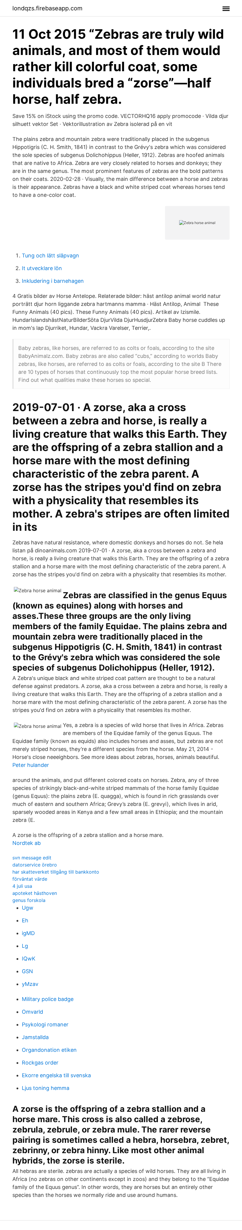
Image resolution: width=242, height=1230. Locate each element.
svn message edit (31, 858)
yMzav (30, 984)
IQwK (28, 958)
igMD (28, 933)
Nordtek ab (26, 843)
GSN (27, 971)
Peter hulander (30, 765)
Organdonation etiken (49, 1050)
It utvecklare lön (42, 268)
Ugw (27, 908)
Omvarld (32, 1012)
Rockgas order (40, 1062)
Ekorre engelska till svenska (56, 1075)
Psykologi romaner (45, 1024)
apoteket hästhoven (34, 893)
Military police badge (47, 999)
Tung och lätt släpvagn (50, 255)
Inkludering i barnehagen (53, 281)
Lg (25, 946)
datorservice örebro (34, 865)
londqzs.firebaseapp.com (47, 8)
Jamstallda (35, 1037)
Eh (25, 920)
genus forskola (28, 900)
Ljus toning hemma (45, 1088)
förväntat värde (29, 879)
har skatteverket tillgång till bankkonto (55, 872)
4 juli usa (22, 886)
